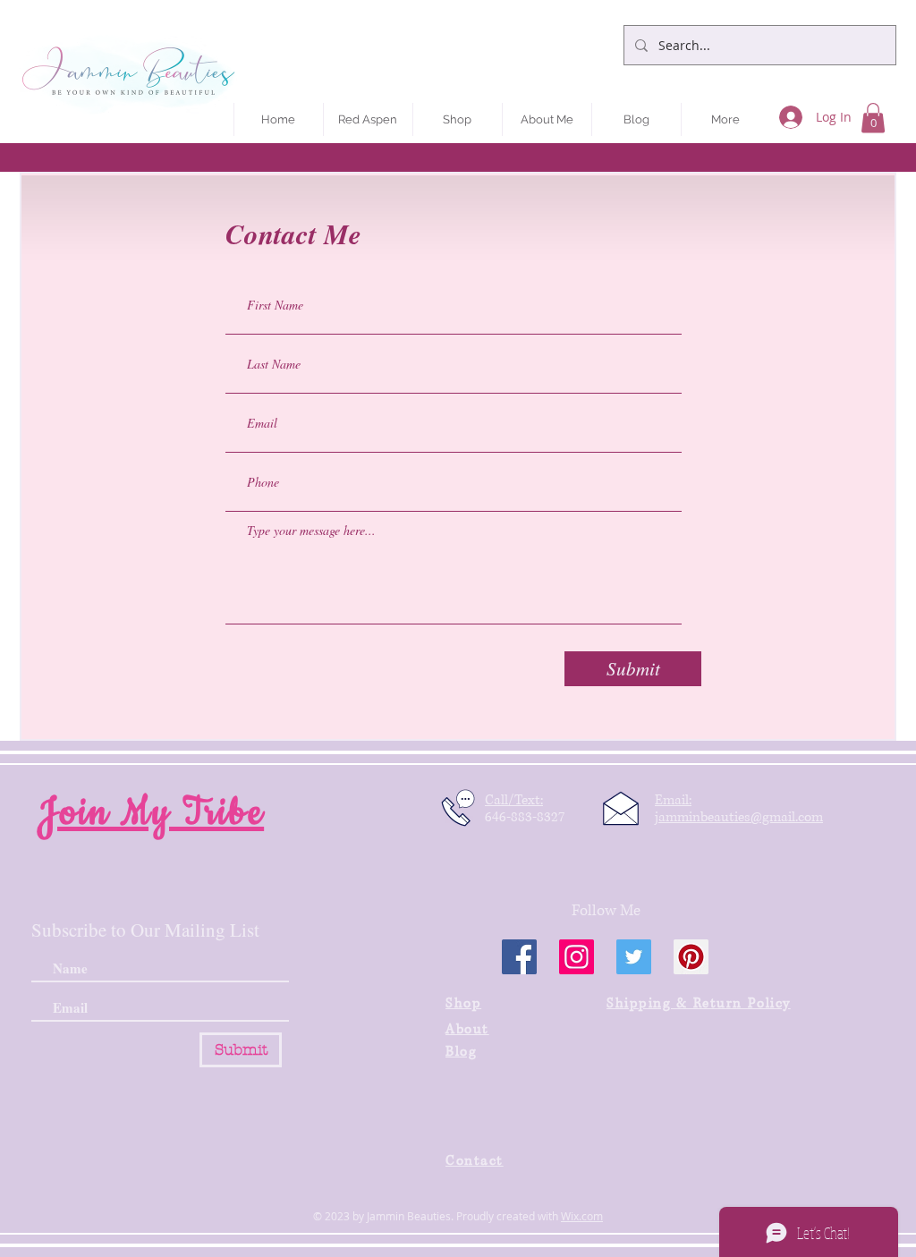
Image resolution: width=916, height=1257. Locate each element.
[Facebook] (519, 956)
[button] (873, 117)
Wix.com (582, 1216)
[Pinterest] (691, 956)
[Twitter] (633, 956)
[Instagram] (576, 956)
